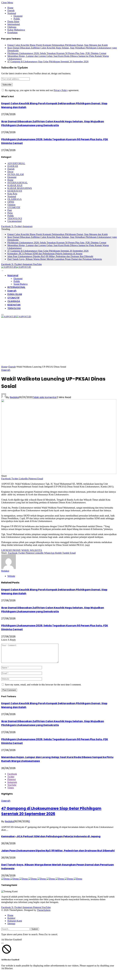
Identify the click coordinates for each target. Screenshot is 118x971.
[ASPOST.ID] (16, 267)
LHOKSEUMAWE (11, 550)
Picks (10, 213)
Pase (9, 210)
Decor (10, 171)
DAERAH (12, 166)
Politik (17, 18)
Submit (34, 929)
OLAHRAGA (14, 199)
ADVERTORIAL (16, 163)
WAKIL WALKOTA (31, 550)
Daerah (10, 10)
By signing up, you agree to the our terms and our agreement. (41, 90)
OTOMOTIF (13, 207)
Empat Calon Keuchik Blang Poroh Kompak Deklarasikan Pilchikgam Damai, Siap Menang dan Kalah (57, 45)
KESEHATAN (14, 191)
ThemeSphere (43, 910)
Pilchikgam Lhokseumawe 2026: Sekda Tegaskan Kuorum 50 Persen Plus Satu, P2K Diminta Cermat (56, 53)
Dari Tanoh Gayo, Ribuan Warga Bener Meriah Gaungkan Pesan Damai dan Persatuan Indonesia (54, 259)
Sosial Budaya (21, 284)
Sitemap (11, 923)
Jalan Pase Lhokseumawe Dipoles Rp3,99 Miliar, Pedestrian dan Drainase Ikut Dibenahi (50, 256)
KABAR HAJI (14, 185)
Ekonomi (18, 16)
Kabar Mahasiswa (16, 29)
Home (10, 7)
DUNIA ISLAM (15, 174)
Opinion (11, 204)
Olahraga (11, 27)
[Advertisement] (59, 342)
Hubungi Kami (14, 920)
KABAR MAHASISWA (19, 188)
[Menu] (2, 270)
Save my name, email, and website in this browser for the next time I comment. (43, 684)
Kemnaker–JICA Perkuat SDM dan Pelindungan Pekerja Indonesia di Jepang (44, 253)
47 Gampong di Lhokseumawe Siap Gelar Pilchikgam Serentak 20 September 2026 (47, 61)
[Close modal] (2, 943)
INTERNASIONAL (17, 182)
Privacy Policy (61, 90)
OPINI (10, 202)
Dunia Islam (13, 21)
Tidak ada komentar (44, 397)
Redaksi (14, 397)
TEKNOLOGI (14, 218)
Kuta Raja (12, 193)
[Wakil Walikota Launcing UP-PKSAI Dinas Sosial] (58, 473)
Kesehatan (12, 32)
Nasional (11, 13)
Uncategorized (14, 221)
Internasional (13, 24)
